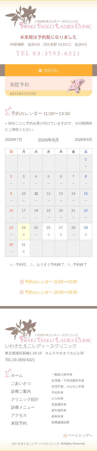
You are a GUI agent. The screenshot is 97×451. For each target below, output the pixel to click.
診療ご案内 (21, 391)
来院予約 (19, 423)
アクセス (19, 415)
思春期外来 (58, 404)
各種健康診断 (60, 422)
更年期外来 (58, 410)
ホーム (17, 375)
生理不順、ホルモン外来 (67, 386)
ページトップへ (79, 435)
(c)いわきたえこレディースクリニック (35, 443)
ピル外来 (57, 398)
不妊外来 (57, 392)
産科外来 (57, 416)
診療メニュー (23, 407)
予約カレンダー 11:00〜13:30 (51, 282)
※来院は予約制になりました (48, 37)
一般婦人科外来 (61, 374)
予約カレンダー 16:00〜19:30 (51, 292)
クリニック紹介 (25, 399)
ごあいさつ (21, 383)
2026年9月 (83, 139)
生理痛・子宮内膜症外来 (67, 380)
